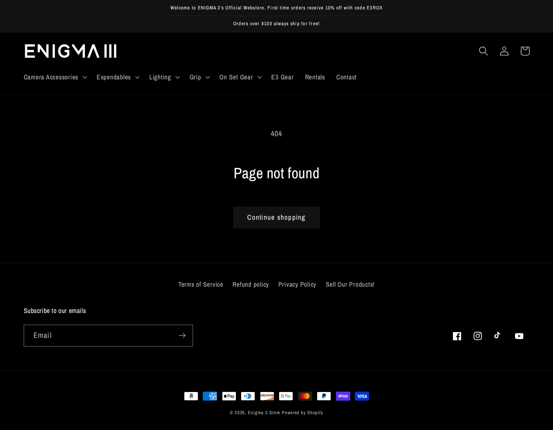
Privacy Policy (297, 284)
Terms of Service (200, 284)
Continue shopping (276, 217)
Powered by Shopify (302, 412)
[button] (54, 77)
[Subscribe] (182, 335)
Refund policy (250, 284)
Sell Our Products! (350, 284)
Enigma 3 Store (264, 412)
